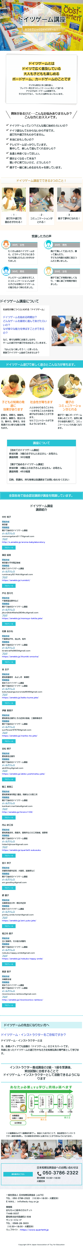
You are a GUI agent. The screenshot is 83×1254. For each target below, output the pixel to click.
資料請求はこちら (18, 1174)
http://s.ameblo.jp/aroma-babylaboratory (23, 542)
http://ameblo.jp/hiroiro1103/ (17, 812)
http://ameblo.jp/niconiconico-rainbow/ (22, 1000)
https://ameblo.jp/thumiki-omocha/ (20, 656)
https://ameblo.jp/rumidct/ (16, 580)
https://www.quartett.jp (34, 1230)
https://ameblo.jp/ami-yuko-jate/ (19, 921)
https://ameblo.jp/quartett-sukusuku (21, 850)
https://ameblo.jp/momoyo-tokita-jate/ (22, 618)
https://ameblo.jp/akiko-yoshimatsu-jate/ (23, 774)
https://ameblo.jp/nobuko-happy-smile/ (22, 959)
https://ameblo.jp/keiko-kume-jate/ (20, 697)
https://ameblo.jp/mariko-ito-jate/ (19, 736)
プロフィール (9, 547)
